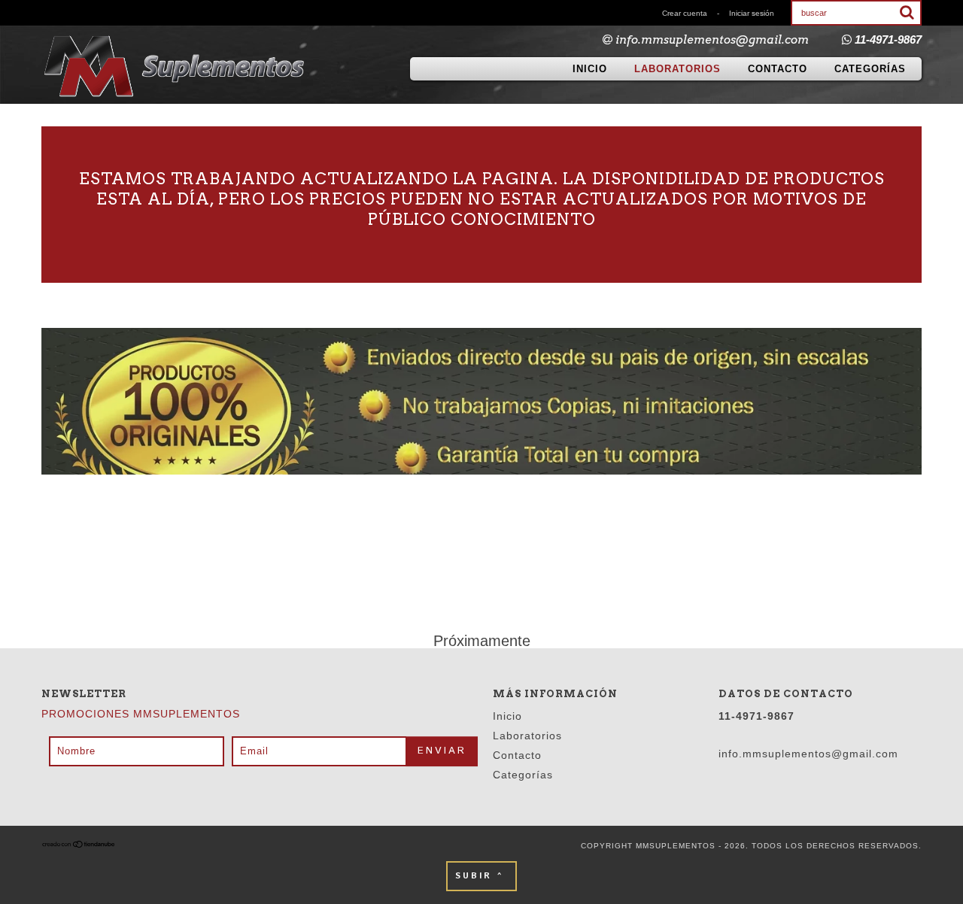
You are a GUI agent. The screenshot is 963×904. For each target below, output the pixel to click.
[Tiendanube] (79, 846)
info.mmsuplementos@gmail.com (712, 40)
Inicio (590, 68)
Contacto (777, 68)
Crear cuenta (684, 13)
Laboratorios (677, 68)
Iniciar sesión (751, 13)
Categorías (870, 68)
